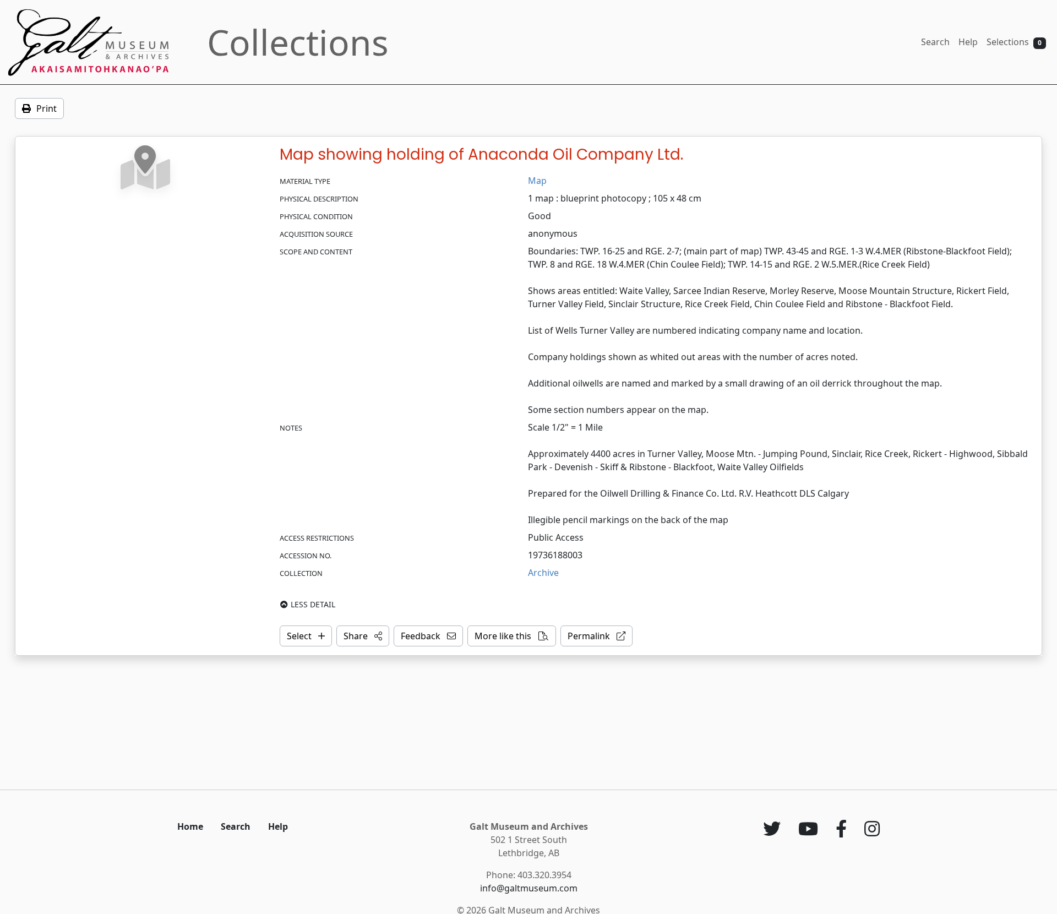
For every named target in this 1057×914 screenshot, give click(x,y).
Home (190, 826)
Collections (298, 42)
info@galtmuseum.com (528, 888)
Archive (543, 573)
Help (968, 42)
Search (935, 42)
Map (537, 181)
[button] (362, 635)
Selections (1014, 42)
